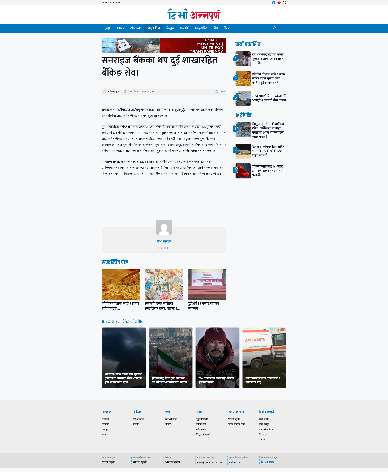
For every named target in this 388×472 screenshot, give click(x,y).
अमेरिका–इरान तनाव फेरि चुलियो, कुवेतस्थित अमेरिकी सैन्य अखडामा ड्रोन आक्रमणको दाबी (123, 378)
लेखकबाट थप (164, 248)
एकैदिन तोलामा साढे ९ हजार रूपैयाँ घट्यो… (120, 306)
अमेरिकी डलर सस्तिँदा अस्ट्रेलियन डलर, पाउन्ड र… (162, 306)
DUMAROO (267, 462)
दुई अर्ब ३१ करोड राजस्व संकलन (203, 306)
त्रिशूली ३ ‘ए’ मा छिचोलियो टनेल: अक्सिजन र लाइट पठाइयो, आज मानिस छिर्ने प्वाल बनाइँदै (268, 130)
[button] (274, 28)
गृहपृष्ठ (107, 28)
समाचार (120, 28)
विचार (226, 28)
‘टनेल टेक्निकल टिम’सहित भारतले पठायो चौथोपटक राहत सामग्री (268, 151)
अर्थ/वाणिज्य (153, 28)
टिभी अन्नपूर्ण (113, 91)
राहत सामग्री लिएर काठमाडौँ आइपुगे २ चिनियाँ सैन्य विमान (269, 98)
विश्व (216, 28)
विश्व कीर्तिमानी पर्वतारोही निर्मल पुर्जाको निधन (216, 380)
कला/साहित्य (200, 28)
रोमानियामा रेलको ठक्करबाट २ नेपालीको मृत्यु (263, 380)
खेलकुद (170, 28)
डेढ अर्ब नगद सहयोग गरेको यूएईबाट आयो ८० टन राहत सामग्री (268, 59)
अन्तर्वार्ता (184, 28)
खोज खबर (135, 28)
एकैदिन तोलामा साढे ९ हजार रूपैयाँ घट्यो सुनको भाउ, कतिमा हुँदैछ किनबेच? (268, 78)
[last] (164, 46)
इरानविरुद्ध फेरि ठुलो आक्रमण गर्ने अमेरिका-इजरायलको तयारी (169, 380)
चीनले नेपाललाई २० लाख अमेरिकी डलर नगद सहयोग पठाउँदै (268, 171)
